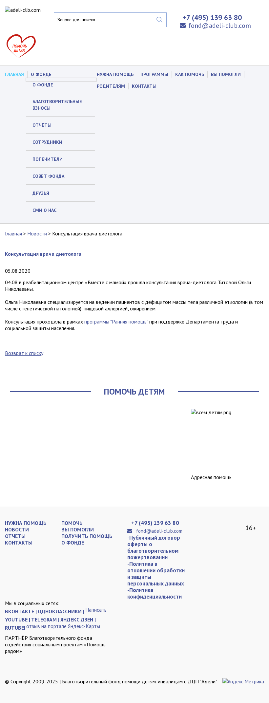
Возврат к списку (24, 353)
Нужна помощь (115, 74)
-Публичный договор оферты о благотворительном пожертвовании (153, 547)
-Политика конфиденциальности (154, 593)
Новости (37, 233)
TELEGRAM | (45, 619)
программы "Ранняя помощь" (116, 321)
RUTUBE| (15, 627)
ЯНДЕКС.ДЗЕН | (78, 619)
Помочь (72, 523)
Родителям (111, 86)
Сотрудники (47, 142)
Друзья (40, 193)
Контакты (144, 86)
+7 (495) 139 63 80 (155, 523)
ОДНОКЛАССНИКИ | (61, 611)
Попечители (47, 159)
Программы (154, 74)
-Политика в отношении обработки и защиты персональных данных (156, 574)
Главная (14, 74)
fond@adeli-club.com (219, 25)
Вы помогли (226, 74)
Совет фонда (48, 176)
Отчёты (42, 125)
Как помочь (189, 74)
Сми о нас (44, 210)
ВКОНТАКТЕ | (21, 611)
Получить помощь (87, 536)
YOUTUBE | (17, 619)
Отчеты (15, 536)
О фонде (42, 85)
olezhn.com (46, 686)
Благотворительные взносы (57, 105)
